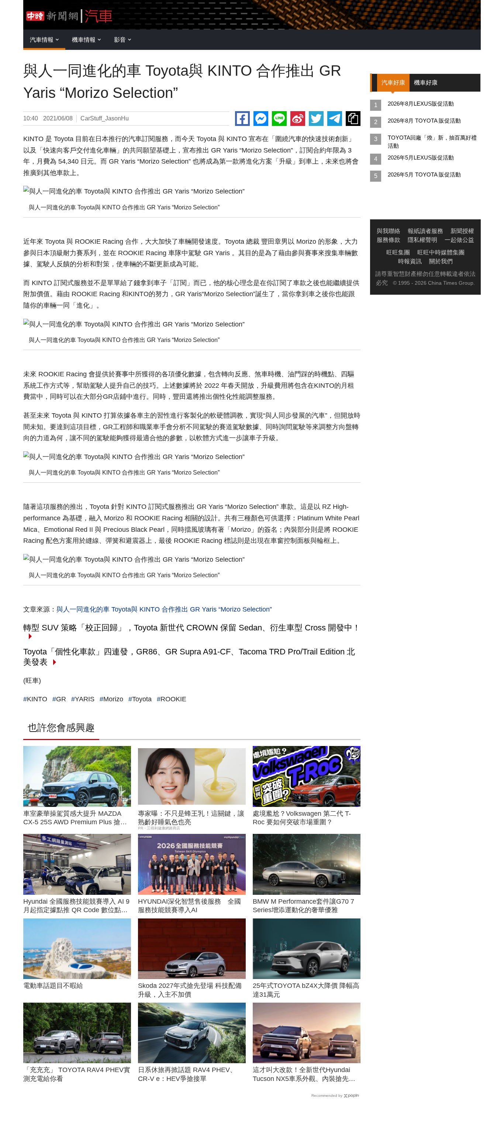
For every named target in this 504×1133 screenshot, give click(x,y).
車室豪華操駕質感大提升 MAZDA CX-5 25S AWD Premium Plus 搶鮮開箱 (75, 818)
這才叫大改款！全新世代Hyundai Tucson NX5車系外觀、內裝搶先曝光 (304, 1074)
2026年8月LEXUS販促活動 (421, 103)
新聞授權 (462, 231)
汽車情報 (41, 40)
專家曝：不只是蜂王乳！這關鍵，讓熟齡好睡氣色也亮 (191, 818)
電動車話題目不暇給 (53, 985)
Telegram (334, 118)
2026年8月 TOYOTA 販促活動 (424, 120)
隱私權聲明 (422, 240)
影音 (120, 40)
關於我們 (441, 261)
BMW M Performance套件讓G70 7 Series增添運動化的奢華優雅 (303, 906)
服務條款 (388, 240)
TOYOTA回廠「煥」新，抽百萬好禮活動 (432, 141)
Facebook (242, 118)
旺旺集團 (398, 252)
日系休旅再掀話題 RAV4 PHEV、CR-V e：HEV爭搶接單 (187, 1074)
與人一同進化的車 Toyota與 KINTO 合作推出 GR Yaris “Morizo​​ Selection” (164, 609)
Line (279, 118)
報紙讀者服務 (425, 231)
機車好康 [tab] (426, 82)
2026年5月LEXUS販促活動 (421, 157)
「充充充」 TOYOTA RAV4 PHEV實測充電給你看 (76, 1074)
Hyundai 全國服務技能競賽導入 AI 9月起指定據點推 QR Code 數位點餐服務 (76, 906)
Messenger (260, 118)
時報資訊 (410, 261)
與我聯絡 (388, 231)
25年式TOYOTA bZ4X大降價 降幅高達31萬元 (306, 990)
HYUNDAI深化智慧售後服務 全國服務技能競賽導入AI (189, 906)
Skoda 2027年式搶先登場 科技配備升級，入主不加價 (190, 990)
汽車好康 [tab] (393, 82)
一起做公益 (459, 240)
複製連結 (353, 118)
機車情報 (84, 40)
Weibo (297, 118)
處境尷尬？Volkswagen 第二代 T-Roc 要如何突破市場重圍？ (302, 818)
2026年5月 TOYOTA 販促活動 (424, 174)
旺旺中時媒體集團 (441, 252)
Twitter (316, 118)
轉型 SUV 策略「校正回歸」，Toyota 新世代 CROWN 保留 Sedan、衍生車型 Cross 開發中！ (191, 627)
